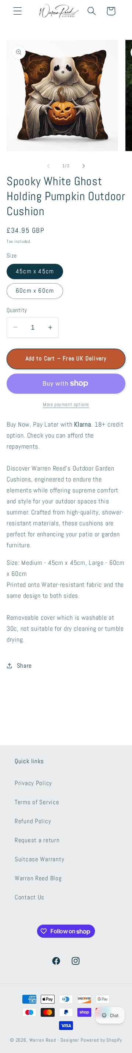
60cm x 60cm (35, 291)
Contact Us (29, 897)
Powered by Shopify (101, 1040)
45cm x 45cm (35, 271)
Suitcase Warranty (39, 859)
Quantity (17, 310)
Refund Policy (33, 821)
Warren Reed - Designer (54, 1040)
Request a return (37, 840)
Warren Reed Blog (38, 878)
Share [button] (24, 666)
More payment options (66, 404)
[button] (17, 11)
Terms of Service (37, 802)
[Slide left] (48, 166)
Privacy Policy (33, 783)
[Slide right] (84, 166)
